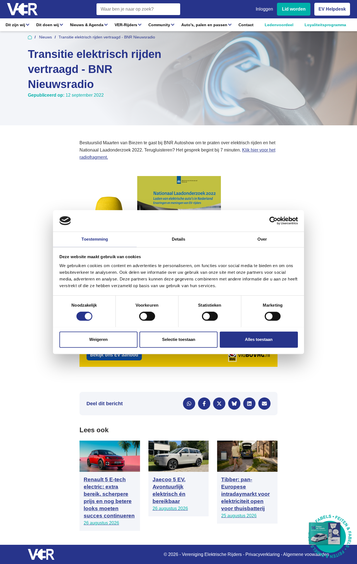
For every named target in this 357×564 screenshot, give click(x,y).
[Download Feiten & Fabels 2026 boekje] (330, 537)
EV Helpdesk (332, 9)
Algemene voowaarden (306, 554)
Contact (246, 25)
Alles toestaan (258, 339)
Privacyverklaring (262, 554)
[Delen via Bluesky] (234, 403)
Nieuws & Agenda (86, 25)
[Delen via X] (219, 403)
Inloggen (264, 9)
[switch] (147, 316)
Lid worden (294, 9)
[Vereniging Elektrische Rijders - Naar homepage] (22, 9)
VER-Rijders (126, 25)
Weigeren (98, 339)
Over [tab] (262, 239)
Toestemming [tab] (94, 239)
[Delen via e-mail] (264, 403)
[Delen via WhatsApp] (189, 403)
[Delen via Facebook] (204, 403)
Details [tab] (178, 239)
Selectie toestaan (178, 339)
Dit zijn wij (15, 25)
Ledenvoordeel (279, 25)
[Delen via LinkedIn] (249, 403)
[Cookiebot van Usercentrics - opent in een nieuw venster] (273, 220)
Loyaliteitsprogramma (325, 25)
